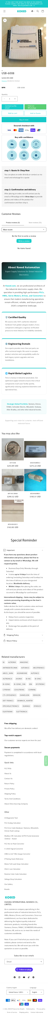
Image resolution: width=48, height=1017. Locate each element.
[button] (4, 11)
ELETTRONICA (21, 711)
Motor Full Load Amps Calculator (16, 864)
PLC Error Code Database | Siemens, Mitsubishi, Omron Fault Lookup (21, 829)
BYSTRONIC (40, 684)
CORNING (32, 689)
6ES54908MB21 (35, 493)
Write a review (24, 241)
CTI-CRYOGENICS (9, 695)
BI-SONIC (6, 684)
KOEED (10, 1009)
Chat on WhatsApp (32, 107)
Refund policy (30, 1009)
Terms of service (12, 1012)
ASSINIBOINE (22, 673)
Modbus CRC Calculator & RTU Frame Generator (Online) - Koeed (21, 837)
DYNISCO (37, 706)
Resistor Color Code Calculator (15, 874)
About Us (7, 773)
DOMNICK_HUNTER (25, 700)
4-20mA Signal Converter (13, 849)
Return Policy (9, 783)
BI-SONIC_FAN (19, 684)
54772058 (13, 463)
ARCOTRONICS (38, 667)
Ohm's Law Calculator (12, 869)
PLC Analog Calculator (12, 823)
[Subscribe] (41, 961)
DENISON (36, 695)
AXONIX (19, 678)
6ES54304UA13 (13, 524)
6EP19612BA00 (13, 493)
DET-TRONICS (8, 700)
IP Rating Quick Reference (13, 859)
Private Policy (9, 788)
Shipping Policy (10, 794)
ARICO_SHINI (8, 673)
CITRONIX (6, 689)
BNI (30, 684)
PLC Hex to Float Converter (14, 844)
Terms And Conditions (12, 799)
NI (3, 662)
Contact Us (8, 778)
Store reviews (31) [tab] (35, 222)
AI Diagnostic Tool (11, 818)
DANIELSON (24, 695)
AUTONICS (35, 673)
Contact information (37, 1012)
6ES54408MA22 (35, 463)
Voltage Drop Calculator (13, 879)
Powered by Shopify (18, 1009)
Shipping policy (24, 1012)
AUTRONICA (7, 678)
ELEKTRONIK (8, 711)
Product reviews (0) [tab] (13, 222)
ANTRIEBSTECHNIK (10, 667)
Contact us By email (10, 107)
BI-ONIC (38, 678)
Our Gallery (8, 884)
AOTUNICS (25, 667)
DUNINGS (26, 706)
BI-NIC (28, 678)
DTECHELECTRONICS (11, 706)
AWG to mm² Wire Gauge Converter (17, 854)
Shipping (4, 81)
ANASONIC (24, 662)
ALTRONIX (12, 662)
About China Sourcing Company (16, 804)
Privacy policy (41, 1009)
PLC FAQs (7, 768)
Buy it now (24, 119)
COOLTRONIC (19, 689)
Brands (7, 889)
